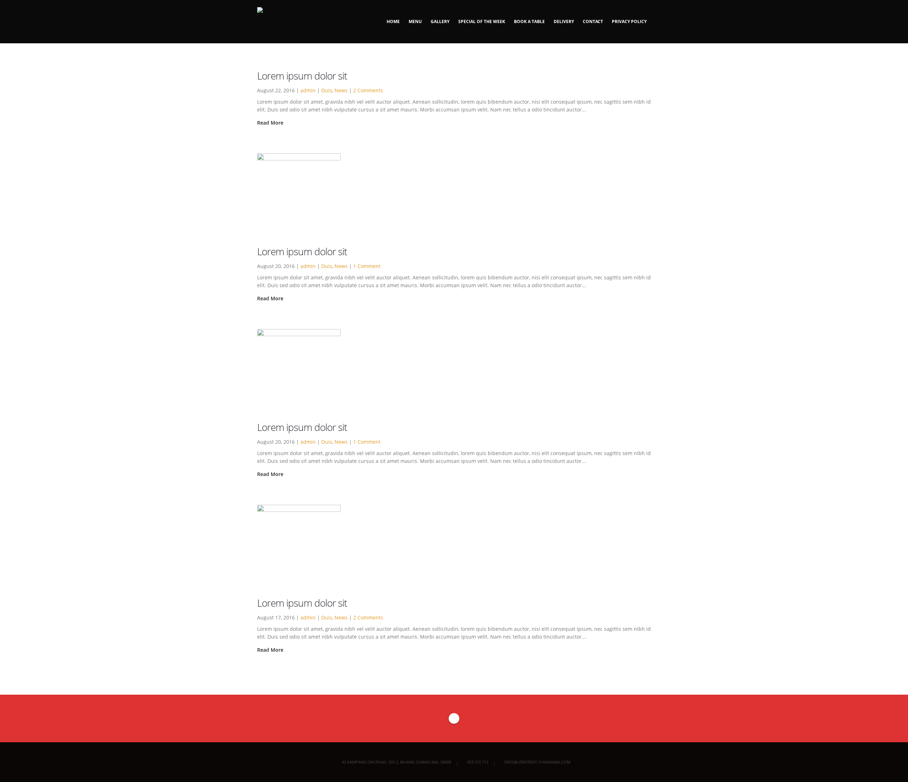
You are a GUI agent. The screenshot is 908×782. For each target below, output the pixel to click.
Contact (593, 21)
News (341, 90)
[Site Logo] (277, 21)
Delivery (564, 21)
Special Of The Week (481, 21)
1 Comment (367, 266)
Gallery (440, 21)
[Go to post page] (305, 194)
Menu (415, 21)
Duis (326, 90)
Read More (271, 122)
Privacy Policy (629, 21)
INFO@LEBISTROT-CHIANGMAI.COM (537, 762)
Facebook (454, 718)
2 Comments (368, 90)
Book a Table (529, 21)
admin (308, 90)
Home (393, 21)
